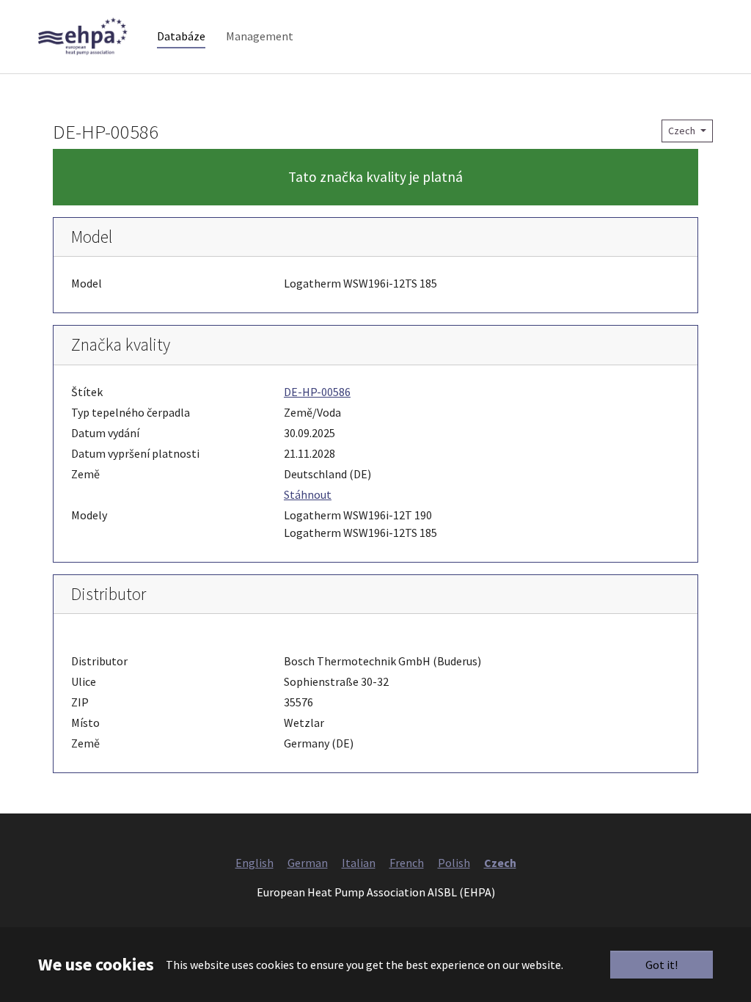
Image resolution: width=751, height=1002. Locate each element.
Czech (682, 130)
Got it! (661, 964)
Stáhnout (307, 494)
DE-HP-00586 (317, 391)
